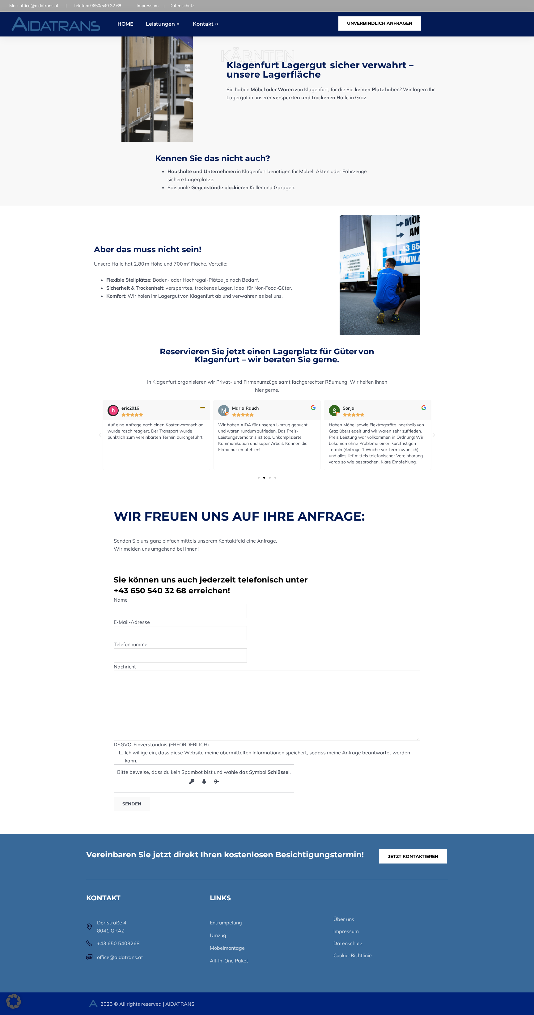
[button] (100, 435)
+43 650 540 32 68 (150, 590)
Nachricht (125, 666)
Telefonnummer (131, 644)
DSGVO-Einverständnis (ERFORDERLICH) (262, 752)
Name (121, 600)
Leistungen (160, 24)
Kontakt (203, 24)
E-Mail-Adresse (132, 622)
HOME (125, 24)
